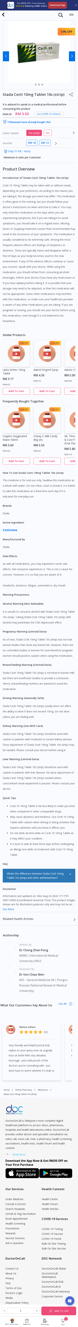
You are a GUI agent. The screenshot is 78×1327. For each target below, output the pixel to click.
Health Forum (50, 1204)
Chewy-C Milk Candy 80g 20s (45, 437)
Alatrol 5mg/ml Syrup (46, 369)
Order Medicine (14, 1199)
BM (71, 14)
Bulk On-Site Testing (54, 1243)
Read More (19, 1154)
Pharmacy (45, 1324)
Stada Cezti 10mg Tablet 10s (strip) (20, 1094)
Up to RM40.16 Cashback (49, 113)
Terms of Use (13, 1288)
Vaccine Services (15, 1238)
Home (7, 1089)
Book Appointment (16, 1218)
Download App (57, 5)
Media (9, 1298)
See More (8, 909)
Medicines (43, 1089)
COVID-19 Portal (51, 1238)
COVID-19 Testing (52, 1229)
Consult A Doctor (15, 1204)
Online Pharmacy (23, 1089)
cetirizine (10, 530)
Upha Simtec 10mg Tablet (14, 371)
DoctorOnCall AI (51, 1286)
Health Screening (15, 1223)
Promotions (12, 1228)
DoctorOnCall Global (54, 1268)
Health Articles (50, 1209)
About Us (10, 1273)
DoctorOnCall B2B (52, 1281)
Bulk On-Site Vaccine (54, 1248)
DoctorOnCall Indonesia (56, 1291)
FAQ (8, 1283)
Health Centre (50, 1199)
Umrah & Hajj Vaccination (20, 1213)
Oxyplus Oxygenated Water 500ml (15, 437)
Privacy (9, 1278)
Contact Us (12, 1268)
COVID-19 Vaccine (52, 1234)
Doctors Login (13, 1293)
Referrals (27, 1324)
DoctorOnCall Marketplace (50, 1275)
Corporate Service (52, 1296)
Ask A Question (14, 1243)
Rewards (10, 1233)
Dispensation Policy (16, 1302)
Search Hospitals (15, 1209)
